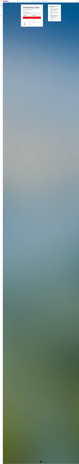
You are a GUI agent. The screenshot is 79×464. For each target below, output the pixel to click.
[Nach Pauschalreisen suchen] (1, 9)
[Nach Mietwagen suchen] (1, 7)
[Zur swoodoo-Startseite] (5, 1)
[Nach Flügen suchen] (1, 4)
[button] (1, 1)
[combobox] (26, 11)
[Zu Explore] (1, 10)
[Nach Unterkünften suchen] (1, 5)
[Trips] (1, 13)
